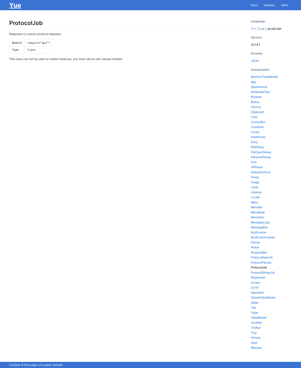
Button (255, 102)
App (253, 82)
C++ (254, 28)
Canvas (256, 107)
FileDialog (257, 147)
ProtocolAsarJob (262, 257)
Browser (256, 97)
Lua (261, 28)
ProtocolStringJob (263, 272)
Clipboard (257, 112)
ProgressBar (259, 252)
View (254, 342)
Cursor (255, 132)
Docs (254, 5)
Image (255, 182)
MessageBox (259, 227)
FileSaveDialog (260, 157)
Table (254, 312)
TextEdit (256, 322)
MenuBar (257, 207)
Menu (254, 202)
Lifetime (256, 192)
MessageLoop (260, 222)
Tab (253, 307)
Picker (255, 247)
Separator (257, 292)
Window (256, 347)
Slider (254, 302)
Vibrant (255, 337)
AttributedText (260, 92)
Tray (254, 332)
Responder (258, 277)
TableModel (258, 317)
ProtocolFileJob (261, 262)
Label (254, 187)
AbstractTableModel (264, 76)
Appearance (259, 86)
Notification (258, 232)
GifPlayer (257, 167)
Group (255, 177)
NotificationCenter (263, 237)
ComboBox (258, 122)
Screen (255, 282)
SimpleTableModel (263, 297)
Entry (254, 142)
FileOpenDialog (261, 152)
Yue (15, 5)
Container (257, 127)
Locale (255, 197)
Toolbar (256, 327)
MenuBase (258, 212)
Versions (269, 5)
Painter (255, 242)
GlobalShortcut (261, 172)
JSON (255, 60)
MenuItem (257, 217)
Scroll (254, 287)
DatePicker (258, 137)
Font (254, 162)
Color (254, 117)
